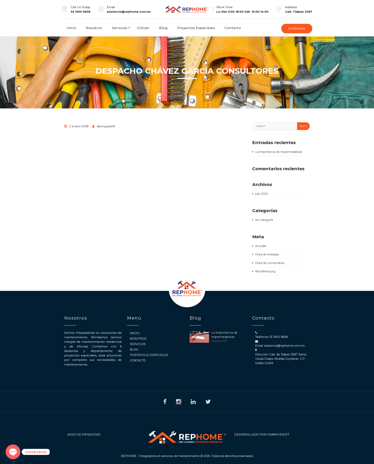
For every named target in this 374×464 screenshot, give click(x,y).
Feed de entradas (267, 254)
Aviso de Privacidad (84, 434)
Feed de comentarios (269, 263)
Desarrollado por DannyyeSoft (261, 434)
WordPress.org (265, 271)
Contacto (233, 28)
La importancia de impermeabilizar (278, 152)
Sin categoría (264, 220)
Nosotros (94, 28)
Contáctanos (296, 28)
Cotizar (143, 28)
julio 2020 (261, 194)
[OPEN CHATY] (13, 452)
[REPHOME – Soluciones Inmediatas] (187, 9)
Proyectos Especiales (196, 28)
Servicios (119, 28)
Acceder (260, 246)
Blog (163, 28)
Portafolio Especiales (149, 355)
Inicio (71, 28)
